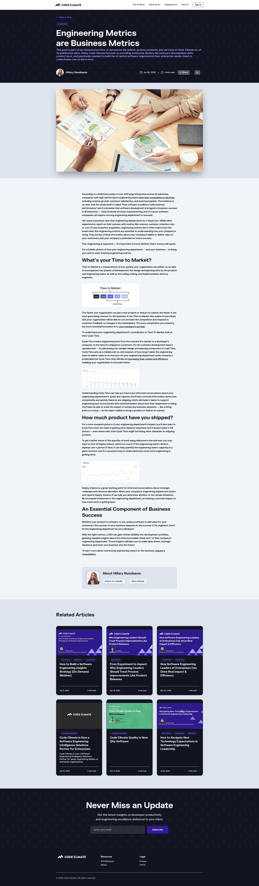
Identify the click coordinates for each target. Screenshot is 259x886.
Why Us (184, 5)
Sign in (198, 5)
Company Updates (68, 733)
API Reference (107, 861)
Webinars (78, 660)
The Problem (139, 5)
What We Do (154, 5)
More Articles (138, 581)
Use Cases (65, 660)
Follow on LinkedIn (114, 581)
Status (104, 865)
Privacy (143, 861)
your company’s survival (132, 326)
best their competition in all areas (156, 197)
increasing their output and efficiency (148, 359)
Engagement (171, 5)
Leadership (62, 24)
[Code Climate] (68, 4)
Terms (143, 865)
